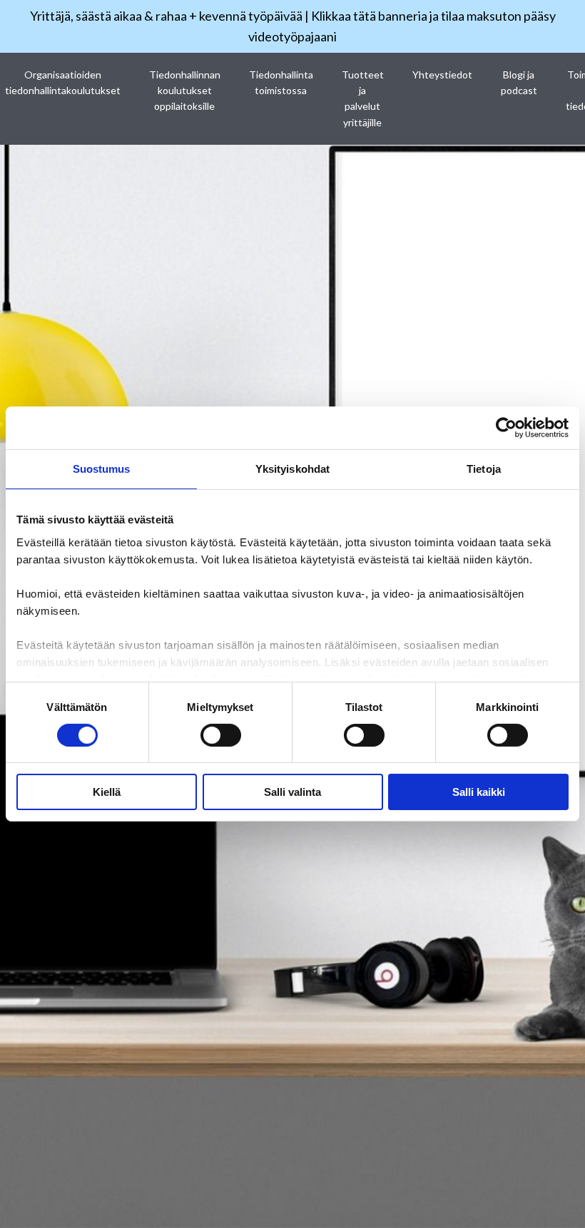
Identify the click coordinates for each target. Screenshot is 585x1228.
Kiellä (107, 792)
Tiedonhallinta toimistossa (281, 82)
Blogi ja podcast (519, 82)
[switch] (220, 735)
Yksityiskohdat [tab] (292, 469)
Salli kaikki (478, 792)
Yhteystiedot (442, 74)
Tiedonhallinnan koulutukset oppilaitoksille (184, 90)
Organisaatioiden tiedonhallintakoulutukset (63, 82)
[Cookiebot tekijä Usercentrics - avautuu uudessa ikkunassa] (506, 428)
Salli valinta (292, 792)
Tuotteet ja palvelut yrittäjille (363, 98)
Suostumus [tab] (102, 469)
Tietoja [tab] (484, 469)
